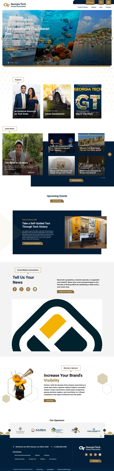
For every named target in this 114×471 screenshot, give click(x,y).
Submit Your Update (66, 291)
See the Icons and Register (33, 243)
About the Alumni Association (23, 455)
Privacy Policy (39, 469)
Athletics (42, 459)
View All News (76, 180)
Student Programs (83, 7)
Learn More (49, 400)
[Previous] (2, 38)
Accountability (50, 469)
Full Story (11, 45)
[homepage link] (15, 5)
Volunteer (108, 7)
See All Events (57, 201)
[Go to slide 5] (17, 62)
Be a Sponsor (53, 459)
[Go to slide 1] (11, 62)
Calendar (93, 7)
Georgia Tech (32, 459)
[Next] (111, 38)
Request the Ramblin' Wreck (64, 469)
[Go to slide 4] (15, 62)
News (100, 7)
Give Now (90, 2)
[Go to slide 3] (14, 62)
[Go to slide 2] (12, 62)
